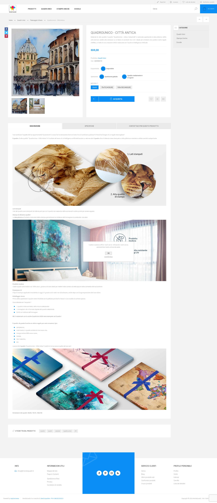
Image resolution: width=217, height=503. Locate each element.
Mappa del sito (52, 471)
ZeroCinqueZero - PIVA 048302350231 (52, 498)
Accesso (175, 2)
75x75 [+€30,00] (107, 87)
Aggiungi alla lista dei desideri (151, 99)
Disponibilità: (95, 68)
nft (76, 431)
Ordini (176, 474)
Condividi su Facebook (6, 29)
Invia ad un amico (163, 99)
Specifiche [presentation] (89, 126)
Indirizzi (176, 477)
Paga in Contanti (53, 474)
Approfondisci (108, 257)
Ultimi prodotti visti (147, 477)
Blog (143, 474)
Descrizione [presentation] (35, 126)
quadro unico (67, 431)
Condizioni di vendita (54, 485)
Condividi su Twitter (6, 32)
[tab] (35, 126)
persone (57, 431)
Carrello (176, 480)
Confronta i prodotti (208, 2)
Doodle (179, 42)
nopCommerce (14, 498)
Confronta (157, 99)
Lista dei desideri (179, 484)
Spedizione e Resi (53, 479)
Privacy (49, 482)
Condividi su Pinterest (6, 36)
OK (108, 253)
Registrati (163, 2)
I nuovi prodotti (146, 484)
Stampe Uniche (182, 38)
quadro (42, 431)
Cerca (196, 8)
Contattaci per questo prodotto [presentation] (144, 126)
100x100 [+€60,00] (124, 87)
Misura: (94, 83)
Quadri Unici (102, 58)
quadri (50, 431)
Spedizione (94, 76)
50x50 (94, 87)
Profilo (176, 471)
